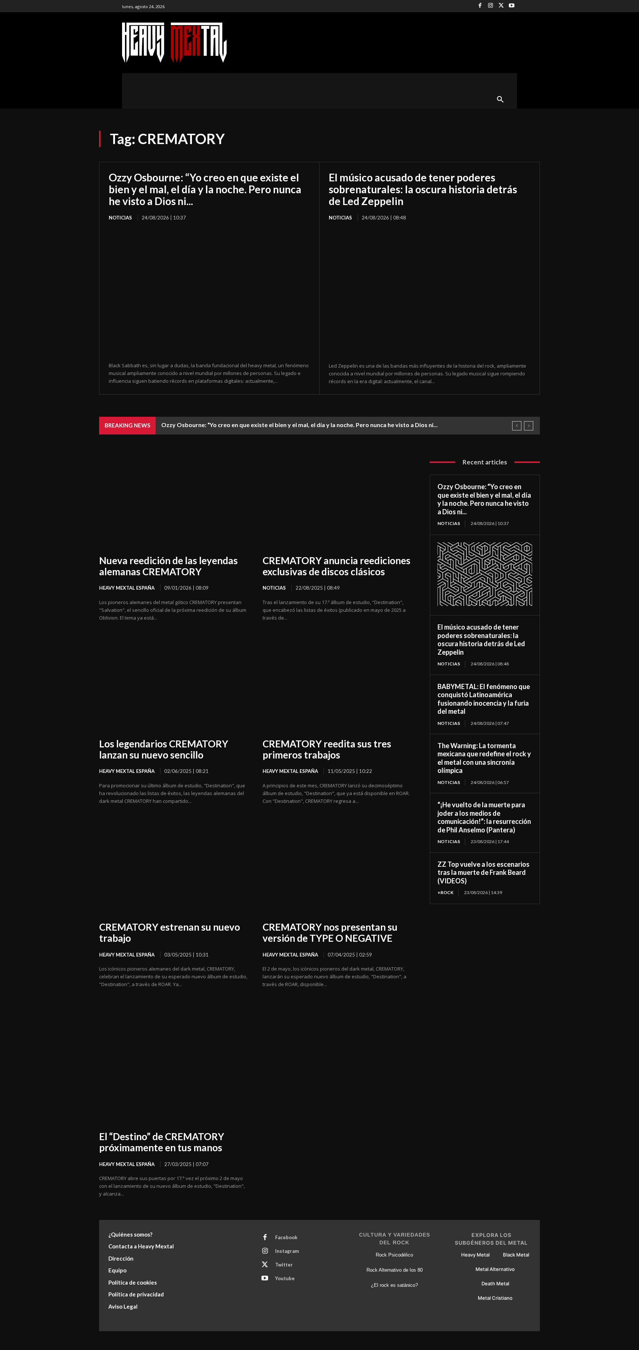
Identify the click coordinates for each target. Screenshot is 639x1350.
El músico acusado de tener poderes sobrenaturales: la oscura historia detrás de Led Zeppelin (423, 189)
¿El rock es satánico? (394, 1285)
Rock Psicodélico (394, 1255)
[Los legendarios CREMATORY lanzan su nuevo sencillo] (173, 684)
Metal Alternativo (495, 1269)
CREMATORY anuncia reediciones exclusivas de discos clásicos (336, 566)
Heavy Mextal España (127, 588)
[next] (528, 425)
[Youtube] (511, 6)
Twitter (284, 1265)
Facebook (286, 1237)
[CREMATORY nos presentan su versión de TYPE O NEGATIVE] (337, 867)
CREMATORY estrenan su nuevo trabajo (169, 932)
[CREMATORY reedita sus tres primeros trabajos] (337, 684)
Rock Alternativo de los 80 (394, 1270)
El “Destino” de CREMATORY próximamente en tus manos (161, 1142)
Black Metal (516, 1255)
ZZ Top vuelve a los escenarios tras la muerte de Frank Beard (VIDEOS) (483, 872)
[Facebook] (480, 6)
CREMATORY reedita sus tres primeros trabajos (327, 749)
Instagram (287, 1251)
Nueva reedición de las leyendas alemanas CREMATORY (168, 566)
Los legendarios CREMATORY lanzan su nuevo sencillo (163, 749)
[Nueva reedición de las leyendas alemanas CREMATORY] (173, 501)
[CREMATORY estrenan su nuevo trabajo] (173, 867)
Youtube (285, 1278)
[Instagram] (490, 6)
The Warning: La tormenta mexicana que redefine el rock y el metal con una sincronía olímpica (484, 758)
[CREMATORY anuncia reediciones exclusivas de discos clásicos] (337, 501)
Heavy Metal (475, 1255)
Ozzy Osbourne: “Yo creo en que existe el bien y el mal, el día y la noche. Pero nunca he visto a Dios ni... (205, 189)
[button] (500, 100)
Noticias (120, 218)
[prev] (516, 425)
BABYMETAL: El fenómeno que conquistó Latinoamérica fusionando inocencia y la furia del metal (483, 699)
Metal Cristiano (495, 1298)
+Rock (445, 892)
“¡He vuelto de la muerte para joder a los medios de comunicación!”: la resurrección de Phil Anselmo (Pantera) (484, 817)
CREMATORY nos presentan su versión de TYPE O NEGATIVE (330, 932)
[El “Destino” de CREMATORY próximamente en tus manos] (173, 1077)
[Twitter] (501, 6)
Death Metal (495, 1283)
